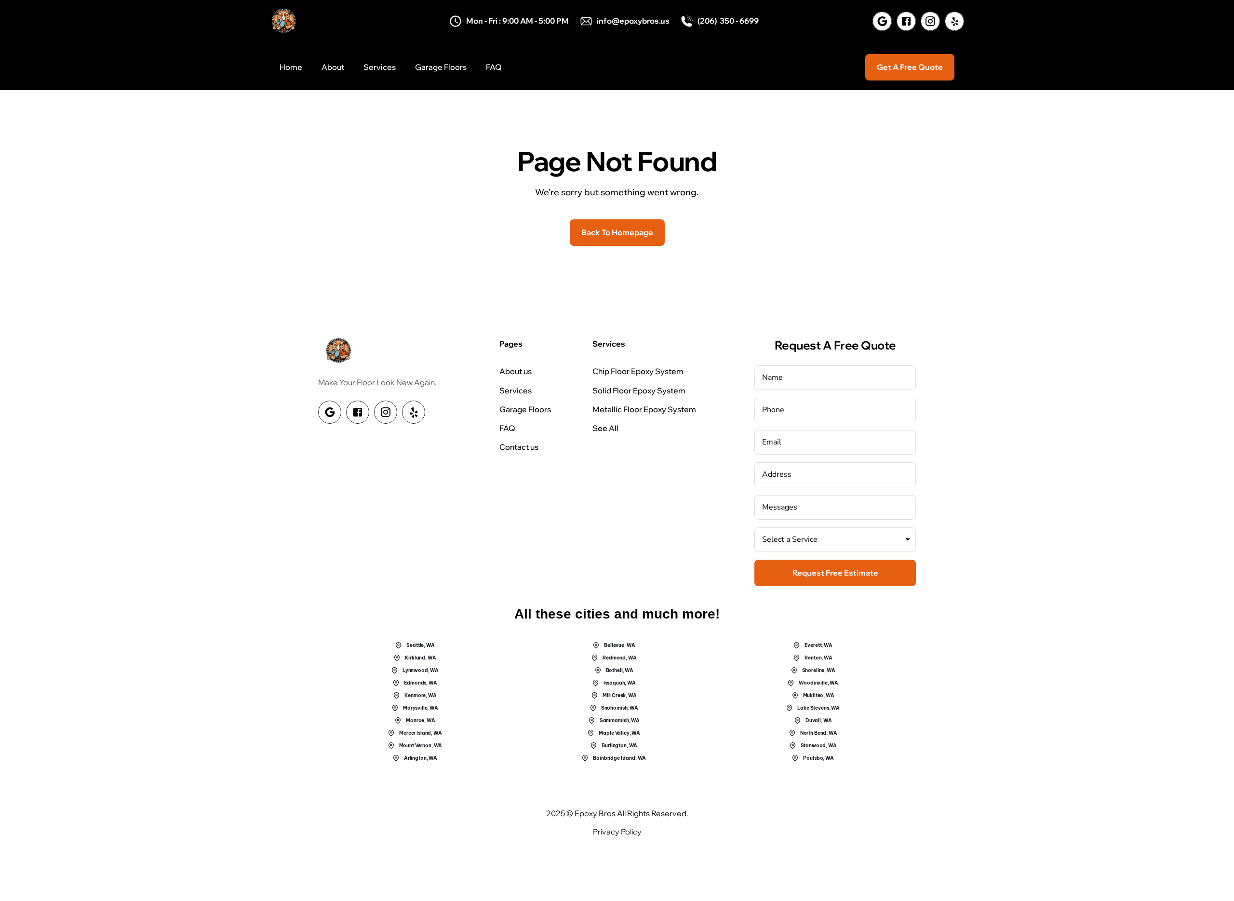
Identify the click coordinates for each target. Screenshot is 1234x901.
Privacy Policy (617, 831)
